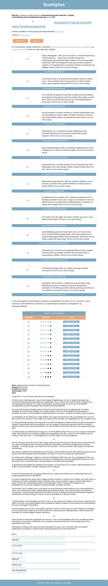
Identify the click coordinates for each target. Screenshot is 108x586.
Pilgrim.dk (54, 47)
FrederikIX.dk (76, 47)
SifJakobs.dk (86, 47)
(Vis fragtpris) (24, 35)
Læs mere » (20, 41)
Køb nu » (36, 41)
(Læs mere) (60, 31)
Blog (47, 583)
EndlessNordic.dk (18, 49)
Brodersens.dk (64, 47)
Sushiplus (54, 4)
